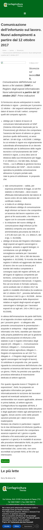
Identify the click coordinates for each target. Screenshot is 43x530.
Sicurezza (20, 50)
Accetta (6, 526)
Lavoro (12, 50)
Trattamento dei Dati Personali (21, 522)
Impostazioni (28, 526)
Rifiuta (17, 526)
